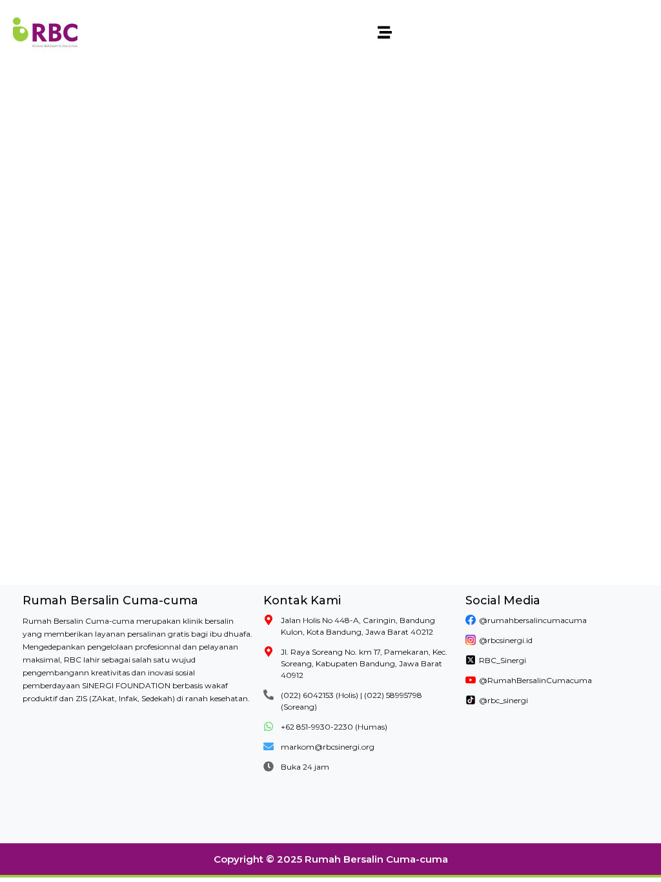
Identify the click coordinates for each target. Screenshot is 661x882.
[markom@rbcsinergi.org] (268, 746)
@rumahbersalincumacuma (533, 620)
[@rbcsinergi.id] (470, 640)
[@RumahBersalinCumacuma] (470, 680)
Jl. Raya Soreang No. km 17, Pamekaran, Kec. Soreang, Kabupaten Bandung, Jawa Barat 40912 (364, 663)
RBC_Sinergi (502, 660)
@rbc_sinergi (503, 700)
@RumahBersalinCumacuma (535, 680)
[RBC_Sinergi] (470, 660)
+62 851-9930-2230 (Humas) (334, 727)
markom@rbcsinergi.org (327, 747)
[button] (385, 32)
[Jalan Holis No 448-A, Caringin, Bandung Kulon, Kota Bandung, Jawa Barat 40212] (268, 620)
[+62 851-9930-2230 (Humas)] (268, 726)
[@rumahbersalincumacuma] (470, 620)
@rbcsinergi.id (506, 640)
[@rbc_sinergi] (470, 700)
